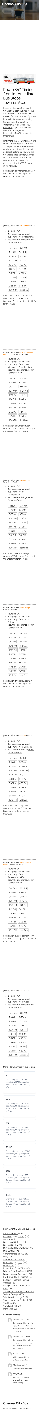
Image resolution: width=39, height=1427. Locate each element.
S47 (18, 231)
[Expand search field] (7, 11)
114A (25, 1365)
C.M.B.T (23, 1236)
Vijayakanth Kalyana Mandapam (12, 1307)
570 (21, 1373)
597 (27, 1319)
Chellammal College (15, 1242)
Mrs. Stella (17, 1365)
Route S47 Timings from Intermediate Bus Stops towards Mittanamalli (17, 133)
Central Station (12, 1239)
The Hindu (10, 1303)
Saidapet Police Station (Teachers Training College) (18, 1293)
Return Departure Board (21, 241)
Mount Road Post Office (16, 1268)
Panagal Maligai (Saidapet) (17, 1274)
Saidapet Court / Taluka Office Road (16, 1287)
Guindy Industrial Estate (16, 1259)
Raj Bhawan (11, 1276)
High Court (10, 1262)
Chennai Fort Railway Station (18, 1247)
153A (28, 1336)
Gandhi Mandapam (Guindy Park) (15, 1255)
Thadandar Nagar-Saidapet (18, 1300)
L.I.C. (23, 1262)
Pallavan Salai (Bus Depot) (17, 1271)
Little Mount (11, 1265)
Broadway (10, 1236)
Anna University (13, 1233)
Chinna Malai (11, 1250)
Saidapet (26, 1276)
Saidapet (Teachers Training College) (16, 1281)
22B (8, 1171)
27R (8, 1123)
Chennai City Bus (14, 4)
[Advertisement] (19, 48)
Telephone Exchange (15, 1297)
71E (22, 1353)
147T (8, 1075)
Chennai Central (13, 1245)
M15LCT (10, 1099)
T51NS (9, 1147)
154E (8, 1194)
